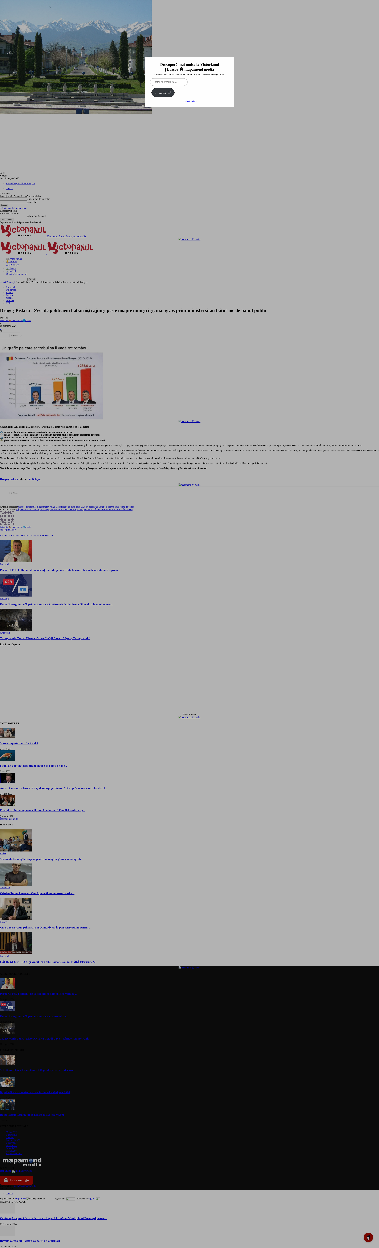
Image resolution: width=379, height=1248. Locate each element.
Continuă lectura (189, 101)
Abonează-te (161, 93)
